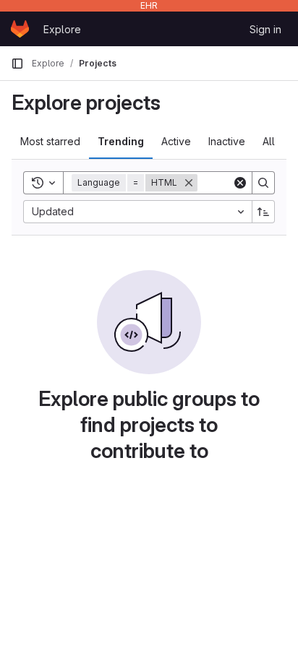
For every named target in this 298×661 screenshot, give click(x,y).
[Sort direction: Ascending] (263, 211)
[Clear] (240, 182)
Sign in (265, 29)
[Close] (188, 182)
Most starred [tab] (50, 141)
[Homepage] (20, 28)
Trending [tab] (121, 141)
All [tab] (269, 141)
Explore (62, 29)
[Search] (263, 182)
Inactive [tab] (226, 141)
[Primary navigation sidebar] (17, 63)
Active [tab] (176, 141)
